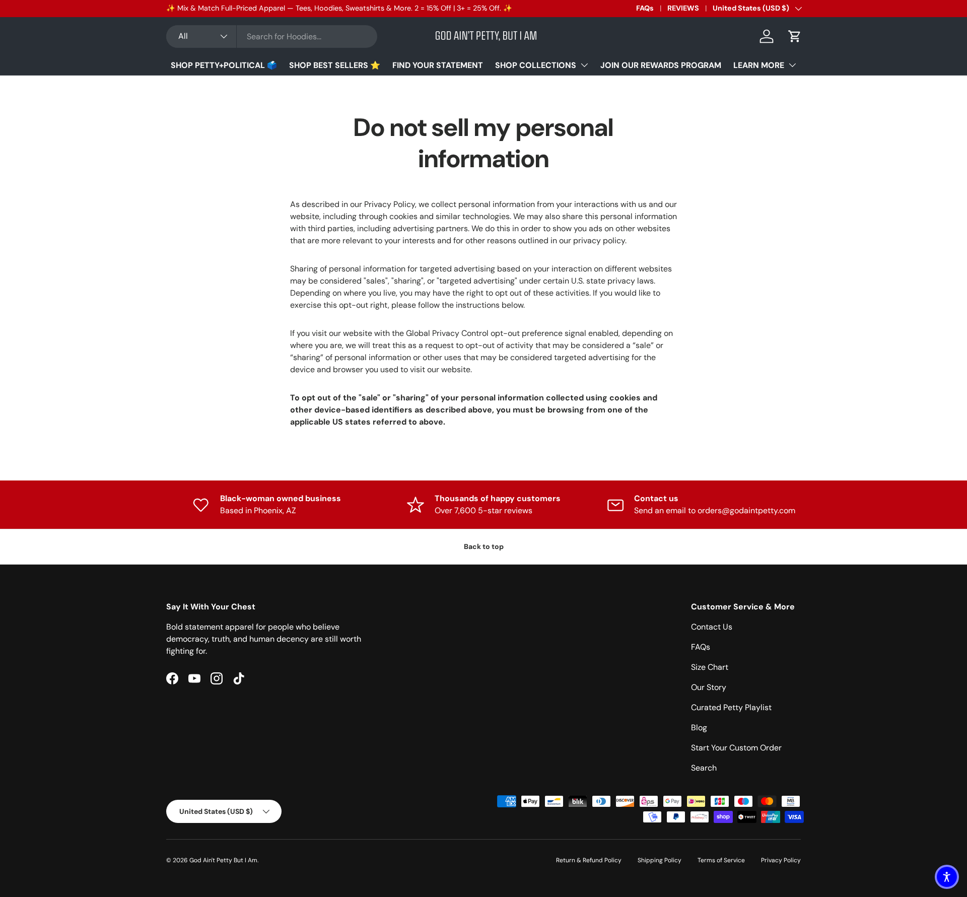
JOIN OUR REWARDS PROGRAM (660, 65)
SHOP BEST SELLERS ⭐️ (334, 65)
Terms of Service (721, 860)
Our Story (708, 687)
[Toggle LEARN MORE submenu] (792, 65)
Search (704, 768)
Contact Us (711, 627)
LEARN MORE (758, 65)
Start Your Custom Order (736, 747)
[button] (795, 36)
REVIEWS (683, 8)
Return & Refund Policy (588, 860)
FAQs (645, 8)
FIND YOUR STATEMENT (437, 65)
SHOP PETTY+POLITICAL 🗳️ (224, 65)
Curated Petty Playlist (731, 707)
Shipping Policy (659, 860)
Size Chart (709, 667)
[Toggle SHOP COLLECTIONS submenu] (584, 65)
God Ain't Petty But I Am (223, 860)
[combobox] (271, 36)
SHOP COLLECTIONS (535, 65)
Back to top (484, 546)
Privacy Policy (781, 860)
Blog (699, 727)
